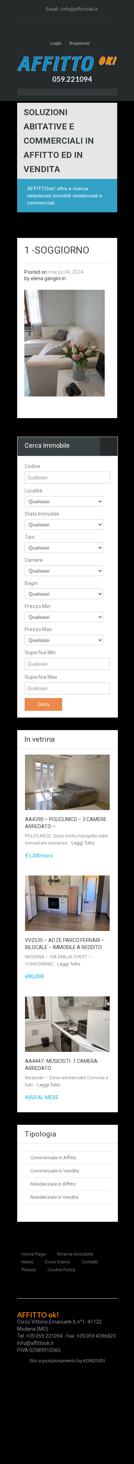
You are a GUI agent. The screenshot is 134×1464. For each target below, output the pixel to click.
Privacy (28, 1269)
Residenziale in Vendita (54, 1197)
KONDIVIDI (94, 1360)
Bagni (31, 583)
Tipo (30, 537)
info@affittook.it (79, 9)
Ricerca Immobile (75, 1254)
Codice (32, 466)
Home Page (33, 1254)
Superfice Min (40, 652)
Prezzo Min (37, 606)
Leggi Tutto (83, 843)
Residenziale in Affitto (53, 1184)
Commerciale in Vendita (54, 1170)
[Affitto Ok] (67, 63)
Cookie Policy (61, 1269)
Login (55, 43)
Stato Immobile (42, 514)
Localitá (33, 491)
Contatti (90, 1262)
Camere (34, 560)
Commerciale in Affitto (53, 1157)
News (27, 1262)
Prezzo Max (38, 629)
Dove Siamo (57, 1262)
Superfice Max (41, 677)
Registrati (79, 43)
